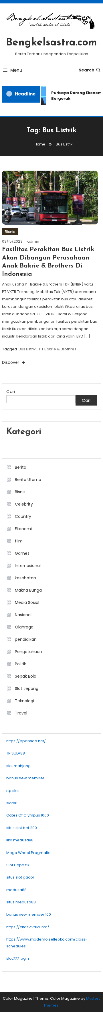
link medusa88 (19, 840)
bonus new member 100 (28, 914)
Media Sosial (27, 602)
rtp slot (12, 790)
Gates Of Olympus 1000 (27, 815)
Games (22, 553)
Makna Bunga (28, 590)
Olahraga (24, 627)
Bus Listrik (27, 349)
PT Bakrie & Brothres (57, 349)
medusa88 (16, 890)
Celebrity (24, 504)
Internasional (28, 565)
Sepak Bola (25, 676)
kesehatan (25, 578)
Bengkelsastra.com (51, 43)
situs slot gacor (20, 877)
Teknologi (24, 701)
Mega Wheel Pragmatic (28, 852)
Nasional (23, 615)
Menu (16, 70)
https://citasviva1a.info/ (27, 927)
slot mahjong (18, 766)
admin (33, 241)
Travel (21, 713)
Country (23, 516)
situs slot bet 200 (21, 828)
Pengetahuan (28, 651)
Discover (11, 362)
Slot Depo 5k (17, 865)
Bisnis (10, 231)
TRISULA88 (15, 753)
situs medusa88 (21, 902)
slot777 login (17, 958)
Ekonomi (23, 529)
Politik (20, 664)
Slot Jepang (26, 688)
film (19, 541)
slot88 (11, 803)
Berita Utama (28, 479)
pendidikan (26, 639)
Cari (10, 391)
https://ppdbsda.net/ (26, 741)
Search (86, 70)
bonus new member (25, 778)
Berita (20, 467)
